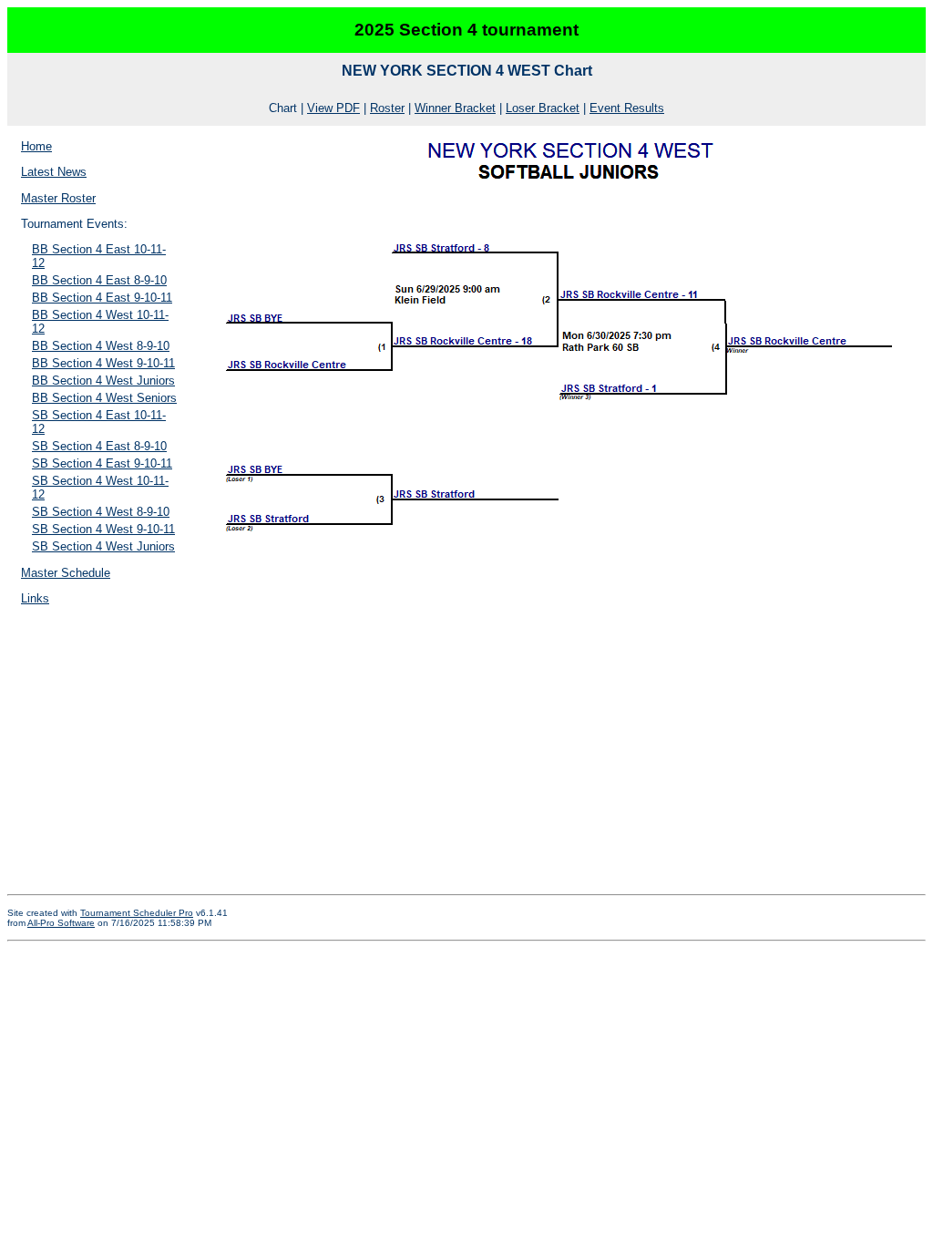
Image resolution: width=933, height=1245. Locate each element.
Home (36, 146)
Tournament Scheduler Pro (136, 913)
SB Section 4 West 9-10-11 (103, 529)
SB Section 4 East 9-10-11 (102, 463)
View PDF (333, 108)
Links (35, 598)
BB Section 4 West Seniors (104, 398)
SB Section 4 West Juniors (103, 546)
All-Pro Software (61, 923)
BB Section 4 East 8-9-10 (99, 280)
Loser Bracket (542, 108)
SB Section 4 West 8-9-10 (100, 512)
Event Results (627, 108)
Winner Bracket (455, 108)
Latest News (54, 172)
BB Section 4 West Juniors (103, 380)
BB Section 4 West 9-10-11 (103, 363)
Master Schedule (65, 573)
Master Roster (58, 198)
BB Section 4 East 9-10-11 (102, 297)
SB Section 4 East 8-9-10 (99, 446)
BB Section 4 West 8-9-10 (100, 346)
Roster (387, 108)
